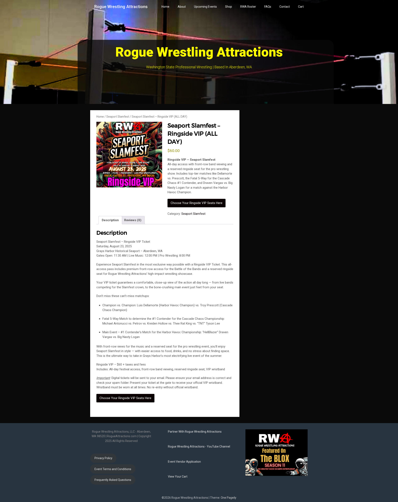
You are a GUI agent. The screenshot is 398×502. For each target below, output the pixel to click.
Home (165, 6)
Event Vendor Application (184, 461)
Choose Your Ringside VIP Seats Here (196, 203)
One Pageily (228, 497)
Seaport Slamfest (117, 116)
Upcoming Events (205, 6)
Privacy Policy (103, 458)
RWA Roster (248, 6)
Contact (284, 6)
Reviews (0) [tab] (132, 220)
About (182, 6)
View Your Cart (177, 476)
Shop (228, 6)
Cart (301, 6)
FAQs (267, 6)
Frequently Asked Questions (113, 479)
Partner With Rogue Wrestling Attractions (195, 431)
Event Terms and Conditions (113, 469)
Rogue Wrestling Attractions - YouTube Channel (199, 446)
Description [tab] (110, 220)
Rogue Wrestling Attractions (121, 6)
